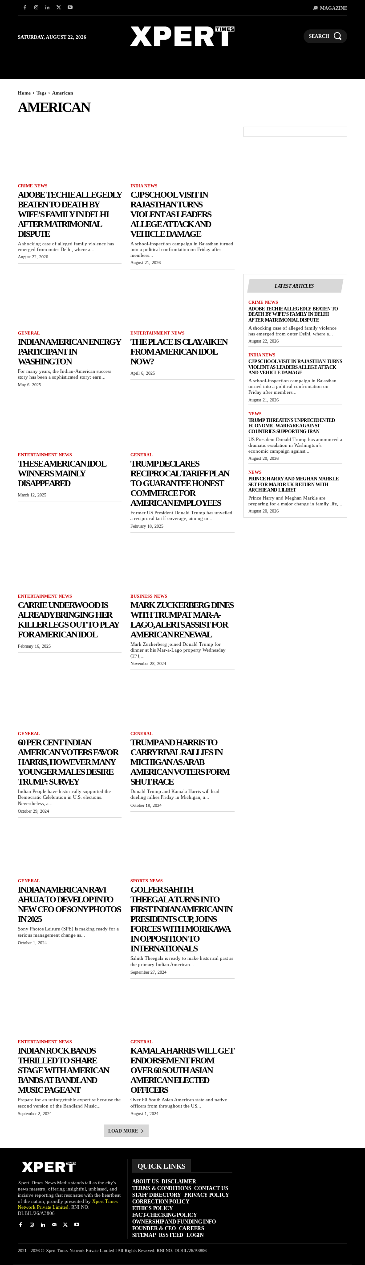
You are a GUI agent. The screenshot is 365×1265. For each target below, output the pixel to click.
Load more (123, 1130)
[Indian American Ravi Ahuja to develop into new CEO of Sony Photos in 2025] (70, 848)
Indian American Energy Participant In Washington (69, 351)
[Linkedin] (47, 7)
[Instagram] (35, 7)
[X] (58, 7)
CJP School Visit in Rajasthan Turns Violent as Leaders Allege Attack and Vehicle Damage (170, 214)
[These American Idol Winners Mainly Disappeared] (70, 422)
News (255, 413)
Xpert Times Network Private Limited (68, 1204)
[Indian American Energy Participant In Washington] (70, 300)
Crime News (33, 185)
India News (144, 185)
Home (24, 92)
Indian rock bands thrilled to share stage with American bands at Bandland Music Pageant (63, 1070)
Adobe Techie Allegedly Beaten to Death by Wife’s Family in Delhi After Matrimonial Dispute (70, 214)
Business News (148, 596)
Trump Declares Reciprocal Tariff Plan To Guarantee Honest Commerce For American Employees (179, 483)
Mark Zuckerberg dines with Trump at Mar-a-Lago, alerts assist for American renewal (181, 619)
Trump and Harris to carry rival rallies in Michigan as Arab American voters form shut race (179, 761)
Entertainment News (157, 333)
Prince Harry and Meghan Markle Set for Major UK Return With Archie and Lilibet (293, 484)
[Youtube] (70, 7)
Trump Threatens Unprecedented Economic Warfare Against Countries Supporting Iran (291, 426)
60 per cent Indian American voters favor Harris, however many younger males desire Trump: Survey (68, 761)
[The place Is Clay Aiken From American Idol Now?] (182, 300)
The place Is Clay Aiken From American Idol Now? (178, 351)
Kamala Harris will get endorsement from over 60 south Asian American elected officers (182, 1070)
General (29, 333)
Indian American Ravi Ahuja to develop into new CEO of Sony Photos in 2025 (69, 904)
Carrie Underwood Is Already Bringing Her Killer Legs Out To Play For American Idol (68, 619)
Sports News (146, 880)
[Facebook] (24, 7)
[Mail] (54, 1225)
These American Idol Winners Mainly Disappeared (62, 473)
